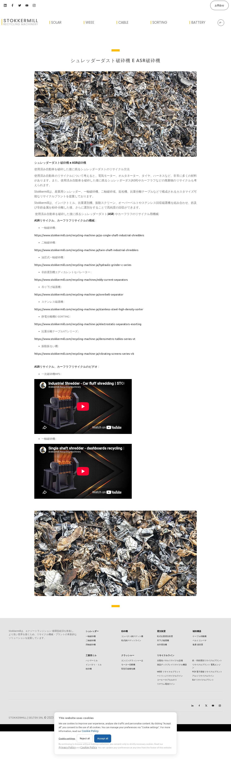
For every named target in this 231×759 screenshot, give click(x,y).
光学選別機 (162, 644)
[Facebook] (199, 705)
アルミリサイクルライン (203, 676)
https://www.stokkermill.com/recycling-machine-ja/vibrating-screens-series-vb (84, 353)
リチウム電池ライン (166, 684)
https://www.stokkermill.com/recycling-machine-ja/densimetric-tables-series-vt (84, 338)
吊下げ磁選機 (163, 640)
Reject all (85, 738)
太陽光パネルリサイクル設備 (170, 660)
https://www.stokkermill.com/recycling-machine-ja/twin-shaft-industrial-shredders (86, 250)
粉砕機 (124, 631)
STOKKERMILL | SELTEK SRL (26, 717)
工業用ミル (91, 655)
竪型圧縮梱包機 (128, 669)
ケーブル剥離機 (199, 636)
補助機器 (197, 631)
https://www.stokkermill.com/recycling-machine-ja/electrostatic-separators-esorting (87, 324)
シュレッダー (92, 631)
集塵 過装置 (198, 644)
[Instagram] (220, 705)
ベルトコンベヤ (199, 640)
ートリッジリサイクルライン (170, 676)
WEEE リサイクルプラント (168, 672)
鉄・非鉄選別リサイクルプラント (207, 660)
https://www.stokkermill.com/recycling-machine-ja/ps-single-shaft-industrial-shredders (89, 235)
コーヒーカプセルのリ (167, 680)
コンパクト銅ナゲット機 (132, 636)
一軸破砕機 (91, 636)
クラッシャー (127, 655)
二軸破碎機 (91, 640)
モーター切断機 (128, 665)
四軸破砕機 (91, 644)
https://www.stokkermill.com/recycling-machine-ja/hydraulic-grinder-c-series (82, 264)
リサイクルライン (165, 655)
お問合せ (219, 5)
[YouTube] (213, 705)
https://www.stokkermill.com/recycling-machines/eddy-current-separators (81, 279)
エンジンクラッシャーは (132, 660)
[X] (206, 705)
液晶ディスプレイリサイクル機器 (172, 665)
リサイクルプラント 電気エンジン (206, 666)
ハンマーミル (92, 660)
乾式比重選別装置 (165, 636)
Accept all (102, 738)
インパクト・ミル (94, 665)
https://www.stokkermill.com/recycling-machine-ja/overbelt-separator (78, 294)
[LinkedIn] (192, 705)
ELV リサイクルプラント (203, 680)
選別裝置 (161, 631)
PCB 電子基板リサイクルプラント (207, 672)
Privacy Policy (67, 747)
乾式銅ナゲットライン (131, 640)
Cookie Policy (90, 730)
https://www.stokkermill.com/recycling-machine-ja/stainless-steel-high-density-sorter (88, 309)
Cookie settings (67, 738)
